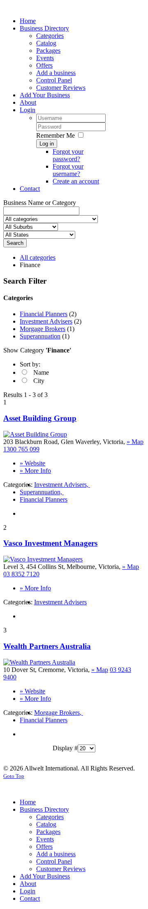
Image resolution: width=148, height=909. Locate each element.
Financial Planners (43, 313)
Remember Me (55, 135)
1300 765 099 (21, 449)
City (38, 380)
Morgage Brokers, (58, 712)
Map (135, 441)
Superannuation (40, 336)
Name (41, 372)
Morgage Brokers (42, 328)
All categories (38, 257)
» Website (32, 463)
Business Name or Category (39, 202)
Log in (46, 144)
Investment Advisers (46, 321)
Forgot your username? (68, 170)
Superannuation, (42, 492)
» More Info (35, 470)
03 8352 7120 (21, 574)
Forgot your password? (68, 155)
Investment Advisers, (62, 484)
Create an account (76, 181)
